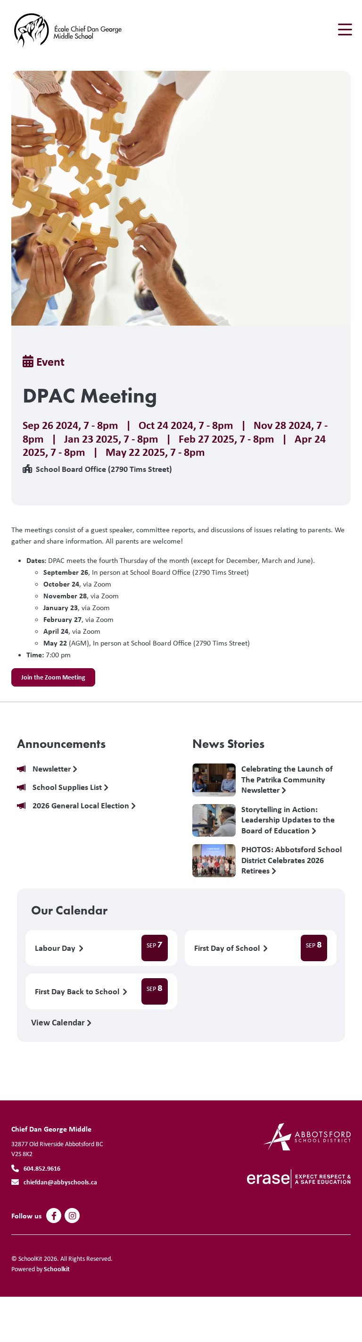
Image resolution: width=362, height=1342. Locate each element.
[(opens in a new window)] (307, 1136)
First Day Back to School (78, 991)
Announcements (61, 744)
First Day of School (228, 948)
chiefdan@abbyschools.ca (60, 1181)
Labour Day (56, 948)
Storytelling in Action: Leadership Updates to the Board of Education (288, 819)
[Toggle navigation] (344, 30)
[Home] (67, 30)
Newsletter (53, 768)
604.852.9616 (42, 1168)
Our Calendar (69, 910)
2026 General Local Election (82, 805)
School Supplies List (68, 787)
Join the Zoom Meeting (53, 676)
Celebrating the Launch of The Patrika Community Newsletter (287, 779)
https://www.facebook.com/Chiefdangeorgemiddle (54, 1216)
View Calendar (59, 1022)
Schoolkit (57, 1268)
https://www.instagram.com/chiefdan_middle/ (72, 1216)
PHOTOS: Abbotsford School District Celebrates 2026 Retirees (291, 859)
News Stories (228, 744)
